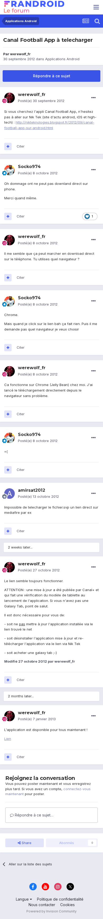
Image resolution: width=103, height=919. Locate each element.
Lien (7, 739)
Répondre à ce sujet (51, 76)
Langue (23, 899)
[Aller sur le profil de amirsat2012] (9, 493)
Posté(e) (41, 101)
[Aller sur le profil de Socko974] (9, 170)
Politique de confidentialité (60, 899)
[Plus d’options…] (93, 98)
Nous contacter (42, 904)
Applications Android (62, 59)
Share (26, 843)
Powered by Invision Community (51, 911)
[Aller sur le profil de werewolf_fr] (9, 98)
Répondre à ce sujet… (33, 815)
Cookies (67, 904)
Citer (21, 146)
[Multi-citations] (8, 146)
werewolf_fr (20, 54)
